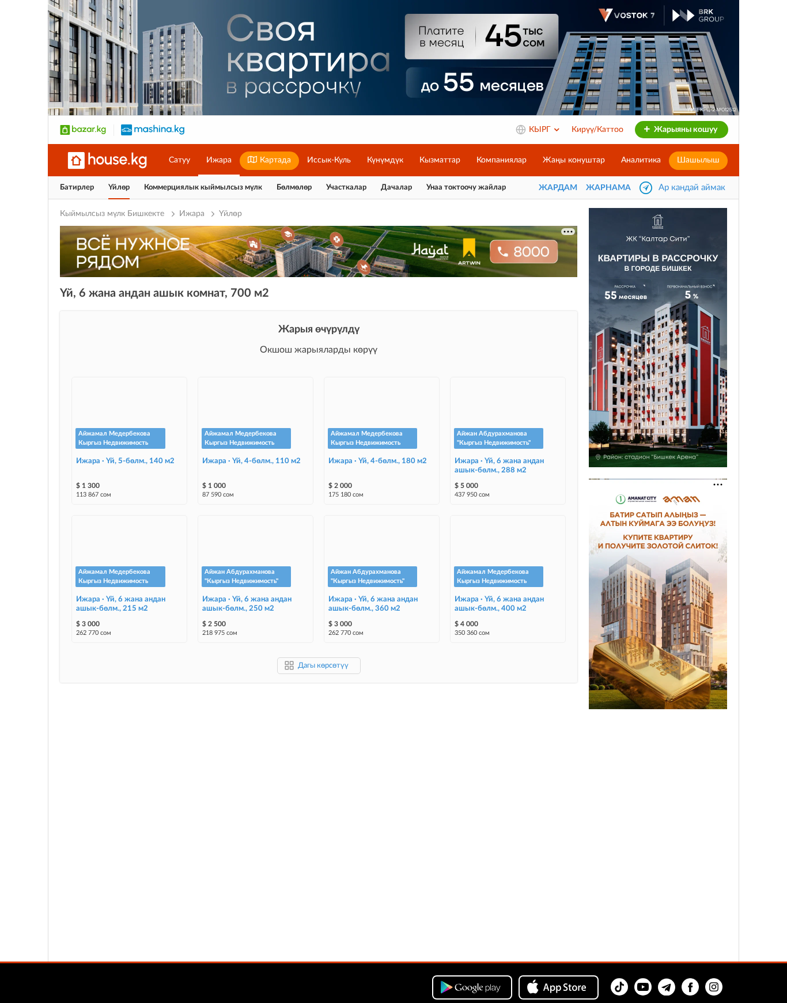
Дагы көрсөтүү (323, 665)
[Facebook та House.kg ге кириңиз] (690, 987)
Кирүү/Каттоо (597, 130)
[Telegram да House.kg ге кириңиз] (666, 987)
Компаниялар (501, 160)
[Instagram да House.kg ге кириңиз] (713, 987)
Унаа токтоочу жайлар (466, 187)
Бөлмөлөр (294, 187)
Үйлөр (119, 187)
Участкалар (346, 187)
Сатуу (179, 160)
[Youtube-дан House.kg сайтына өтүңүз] (643, 987)
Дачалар (396, 187)
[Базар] (83, 129)
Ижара (219, 160)
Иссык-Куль (329, 160)
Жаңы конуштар (574, 160)
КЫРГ (541, 130)
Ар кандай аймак (692, 187)
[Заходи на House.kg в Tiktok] (619, 987)
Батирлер (77, 187)
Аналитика (641, 160)
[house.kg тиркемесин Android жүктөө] (472, 987)
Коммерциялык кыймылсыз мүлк (203, 187)
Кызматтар (439, 160)
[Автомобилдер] (152, 129)
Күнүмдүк (385, 160)
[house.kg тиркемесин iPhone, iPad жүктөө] (558, 987)
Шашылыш (698, 160)
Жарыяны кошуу (684, 130)
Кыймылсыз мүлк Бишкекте (113, 214)
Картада (274, 160)
